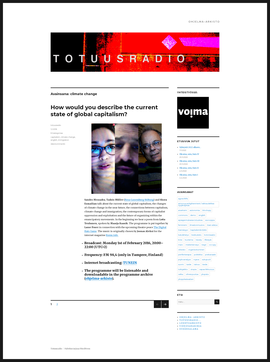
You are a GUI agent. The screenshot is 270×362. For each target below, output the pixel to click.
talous (197, 264)
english (54, 140)
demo (193, 215)
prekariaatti (210, 254)
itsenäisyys (183, 230)
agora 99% (183, 198)
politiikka (198, 254)
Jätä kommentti (58, 144)
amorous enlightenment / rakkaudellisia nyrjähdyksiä (196, 204)
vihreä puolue (192, 274)
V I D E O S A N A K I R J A (190, 326)
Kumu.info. (112, 235)
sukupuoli (206, 259)
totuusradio (56, 125)
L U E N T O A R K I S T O (190, 323)
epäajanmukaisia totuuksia (190, 220)
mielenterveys (192, 245)
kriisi (180, 240)
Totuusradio (56, 349)
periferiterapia (184, 254)
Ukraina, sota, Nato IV (189, 154)
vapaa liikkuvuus (206, 269)
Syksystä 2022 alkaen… (190, 147)
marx (180, 245)
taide (188, 264)
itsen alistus (212, 225)
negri (204, 245)
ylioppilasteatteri (186, 279)
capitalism (55, 137)
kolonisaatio (209, 235)
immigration (63, 140)
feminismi (182, 225)
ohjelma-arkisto (98, 278)
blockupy (206, 210)
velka (180, 274)
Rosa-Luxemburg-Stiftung (139, 199)
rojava (196, 259)
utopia (193, 269)
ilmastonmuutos (197, 225)
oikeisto (181, 250)
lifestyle (208, 240)
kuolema (189, 240)
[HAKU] (216, 301)
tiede (204, 264)
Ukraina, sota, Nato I (188, 175)
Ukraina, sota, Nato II (189, 168)
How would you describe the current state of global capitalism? (104, 111)
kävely (199, 240)
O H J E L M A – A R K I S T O (204, 21)
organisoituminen (196, 250)
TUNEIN (130, 263)
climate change (68, 137)
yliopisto (205, 274)
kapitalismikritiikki (199, 230)
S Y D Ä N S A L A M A (188, 329)
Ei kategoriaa (57, 133)
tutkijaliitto (183, 269)
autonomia (195, 210)
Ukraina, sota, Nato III (189, 161)
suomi (181, 264)
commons (182, 215)
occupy (212, 245)
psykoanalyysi (184, 259)
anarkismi (182, 210)
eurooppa (210, 220)
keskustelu (196, 235)
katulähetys (183, 235)
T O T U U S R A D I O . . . (189, 320)
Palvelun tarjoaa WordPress (77, 349)
